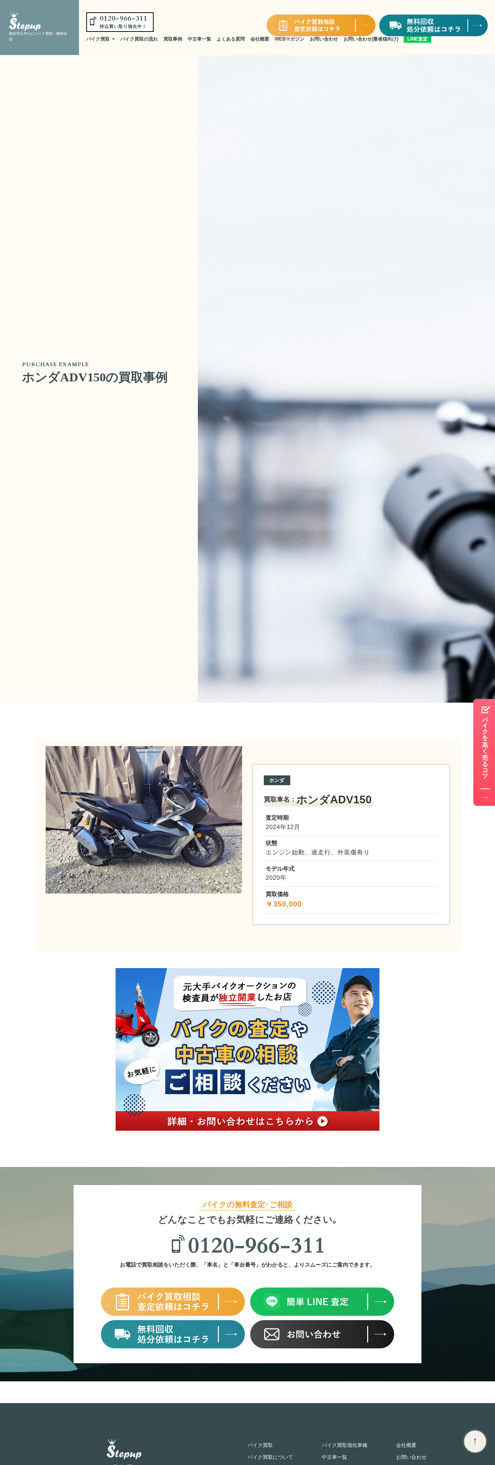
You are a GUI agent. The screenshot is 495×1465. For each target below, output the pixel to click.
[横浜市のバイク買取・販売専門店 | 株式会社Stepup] (37, 22)
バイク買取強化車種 (344, 1445)
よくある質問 (231, 39)
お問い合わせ (324, 39)
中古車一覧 (199, 39)
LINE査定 (417, 39)
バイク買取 (98, 39)
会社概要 (259, 39)
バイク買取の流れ (139, 39)
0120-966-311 (123, 21)
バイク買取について (270, 1457)
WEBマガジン (289, 39)
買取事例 (172, 39)
